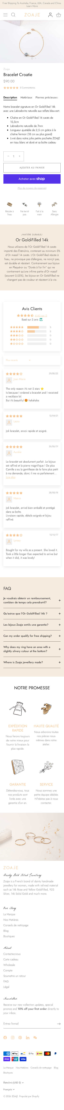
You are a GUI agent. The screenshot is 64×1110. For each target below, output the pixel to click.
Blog (6, 931)
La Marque (9, 914)
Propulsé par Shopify (29, 1096)
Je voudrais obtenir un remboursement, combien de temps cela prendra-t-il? (27, 600)
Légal (6, 987)
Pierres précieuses (46, 97)
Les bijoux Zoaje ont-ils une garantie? (25, 625)
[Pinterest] (20, 1037)
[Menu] (5, 15)
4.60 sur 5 (41, 316)
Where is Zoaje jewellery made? (23, 662)
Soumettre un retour (14, 976)
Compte (7, 970)
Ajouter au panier (32, 167)
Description (10, 97)
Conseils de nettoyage (15, 925)
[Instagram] (12, 1037)
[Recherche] (13, 15)
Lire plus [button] (10, 477)
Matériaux (26, 97)
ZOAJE (15, 1096)
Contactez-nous (11, 954)
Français (7, 1089)
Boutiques (9, 936)
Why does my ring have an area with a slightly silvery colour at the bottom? (26, 649)
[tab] (11, 97)
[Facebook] (5, 1037)
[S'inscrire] (59, 1024)
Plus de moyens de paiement (32, 188)
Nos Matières (10, 920)
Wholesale (9, 965)
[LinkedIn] (27, 1037)
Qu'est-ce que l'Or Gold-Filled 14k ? (25, 614)
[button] (17, 327)
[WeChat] (35, 1037)
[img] (14, 374)
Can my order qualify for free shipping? (27, 636)
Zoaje (6, 69)
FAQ (6, 981)
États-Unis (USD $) (12, 1082)
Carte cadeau (10, 959)
